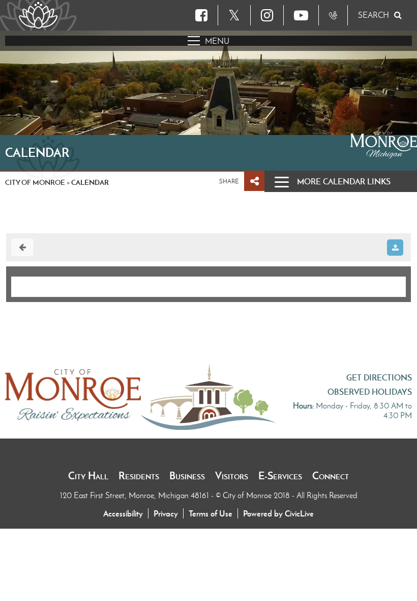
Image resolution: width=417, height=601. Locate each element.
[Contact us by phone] (333, 15)
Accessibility (123, 513)
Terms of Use (210, 513)
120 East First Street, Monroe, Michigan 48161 (135, 495)
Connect (330, 475)
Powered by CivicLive (278, 513)
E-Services (280, 475)
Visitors (231, 475)
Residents (138, 475)
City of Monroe (35, 182)
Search (373, 15)
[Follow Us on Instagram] (267, 15)
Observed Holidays (369, 392)
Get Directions (379, 377)
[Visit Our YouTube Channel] (301, 15)
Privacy (166, 513)
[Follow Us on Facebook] (201, 15)
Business (187, 475)
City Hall (88, 475)
